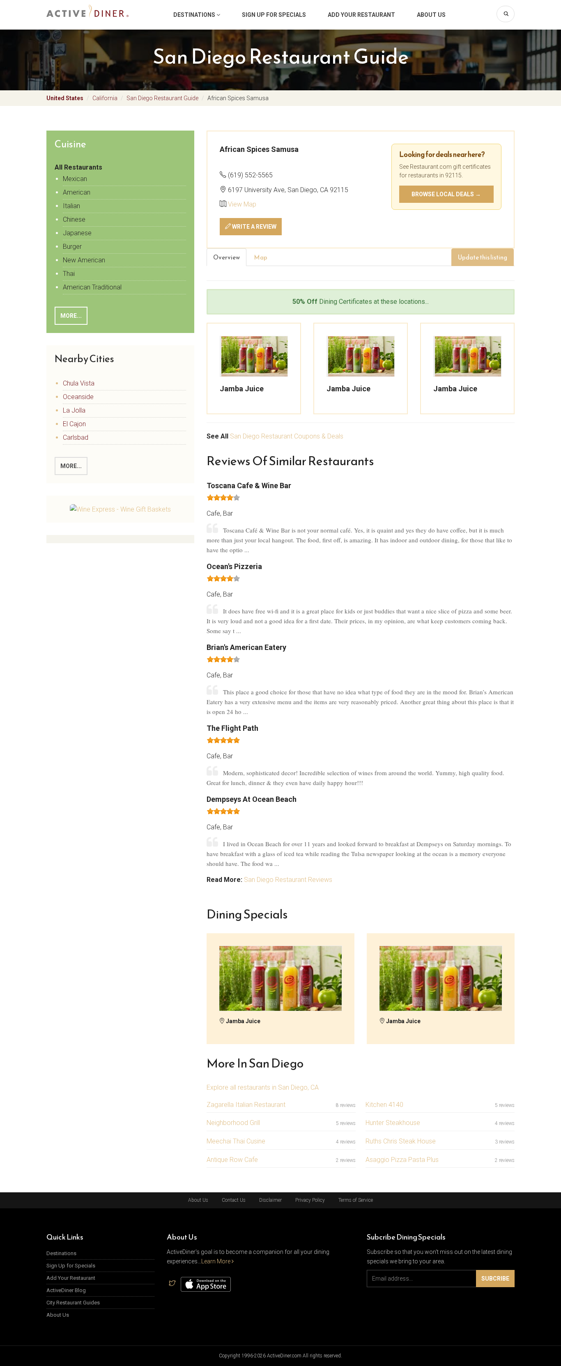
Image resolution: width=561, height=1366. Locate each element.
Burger (72, 246)
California (104, 98)
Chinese (74, 219)
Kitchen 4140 (384, 1105)
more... (71, 466)
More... (71, 315)
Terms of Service (355, 1200)
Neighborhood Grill (233, 1123)
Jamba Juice (242, 388)
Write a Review (253, 226)
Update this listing (482, 257)
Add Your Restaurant (361, 14)
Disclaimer (270, 1200)
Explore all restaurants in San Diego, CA (263, 1087)
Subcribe (495, 1278)
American (76, 192)
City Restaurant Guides (73, 1302)
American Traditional (92, 287)
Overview (226, 257)
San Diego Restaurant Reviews (288, 880)
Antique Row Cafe (232, 1160)
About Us (431, 14)
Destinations (194, 14)
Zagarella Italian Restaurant (246, 1105)
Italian (71, 206)
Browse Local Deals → (446, 194)
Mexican (75, 179)
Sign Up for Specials (274, 14)
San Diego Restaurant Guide (162, 98)
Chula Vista (78, 383)
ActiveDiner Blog (66, 1290)
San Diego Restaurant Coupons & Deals (286, 436)
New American (84, 260)
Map (260, 257)
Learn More (216, 1261)
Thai (69, 274)
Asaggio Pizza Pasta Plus (402, 1160)
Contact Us (234, 1200)
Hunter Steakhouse (393, 1123)
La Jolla (74, 410)
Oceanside (78, 397)
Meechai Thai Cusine (236, 1141)
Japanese (77, 233)
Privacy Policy (310, 1200)
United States (64, 98)
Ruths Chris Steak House (401, 1141)
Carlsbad (75, 437)
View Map (242, 204)
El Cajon (74, 424)
